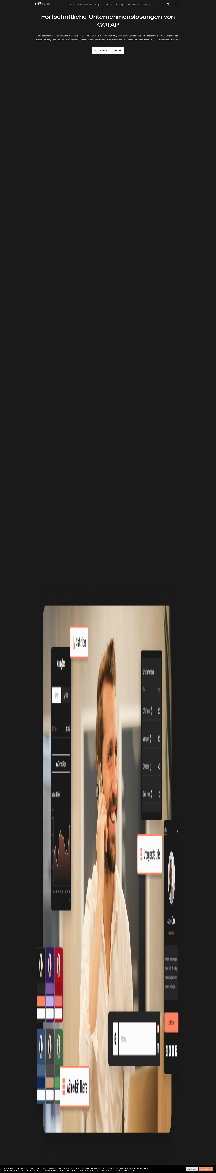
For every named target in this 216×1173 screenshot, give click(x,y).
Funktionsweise (84, 4)
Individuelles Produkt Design (139, 4)
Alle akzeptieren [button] (206, 1169)
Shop (97, 4)
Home (72, 4)
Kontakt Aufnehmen (108, 50)
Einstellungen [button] (192, 1169)
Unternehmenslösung (114, 4)
